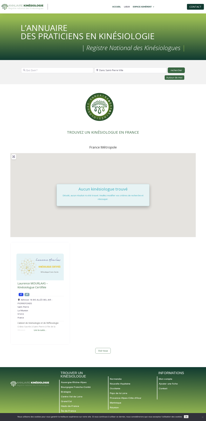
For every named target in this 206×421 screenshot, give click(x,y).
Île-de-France (68, 410)
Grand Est (66, 401)
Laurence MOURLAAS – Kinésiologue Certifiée (33, 285)
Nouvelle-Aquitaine (120, 383)
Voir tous (103, 350)
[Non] (202, 417)
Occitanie (115, 388)
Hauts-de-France (70, 406)
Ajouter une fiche (168, 383)
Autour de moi (174, 77)
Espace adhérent (142, 7)
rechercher (178, 70)
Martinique (115, 402)
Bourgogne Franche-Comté (76, 387)
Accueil (116, 7)
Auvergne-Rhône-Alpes (74, 382)
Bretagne (66, 391)
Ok (186, 417)
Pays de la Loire (118, 393)
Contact (195, 6)
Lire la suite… (40, 330)
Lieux (127, 7)
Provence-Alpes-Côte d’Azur (125, 398)
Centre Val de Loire (71, 396)
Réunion (114, 407)
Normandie (116, 379)
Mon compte (165, 379)
